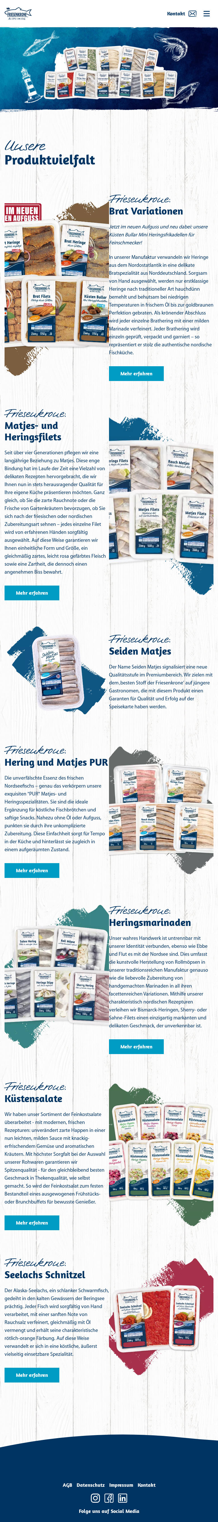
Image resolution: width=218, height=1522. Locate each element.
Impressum (121, 1485)
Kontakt (176, 13)
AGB (67, 1485)
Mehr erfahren (136, 373)
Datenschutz (91, 1485)
